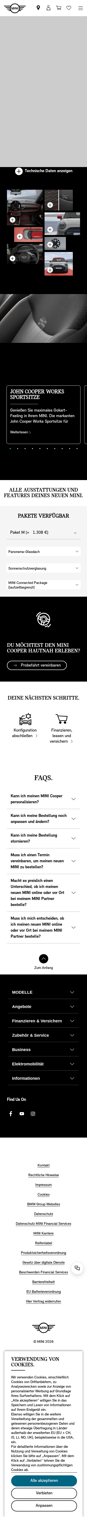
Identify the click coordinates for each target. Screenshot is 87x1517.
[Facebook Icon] (10, 1113)
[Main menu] (80, 8)
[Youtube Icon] (22, 1113)
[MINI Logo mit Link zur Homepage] (43, 1328)
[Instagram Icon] (33, 1113)
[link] (38, 8)
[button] (48, 8)
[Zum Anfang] (43, 958)
